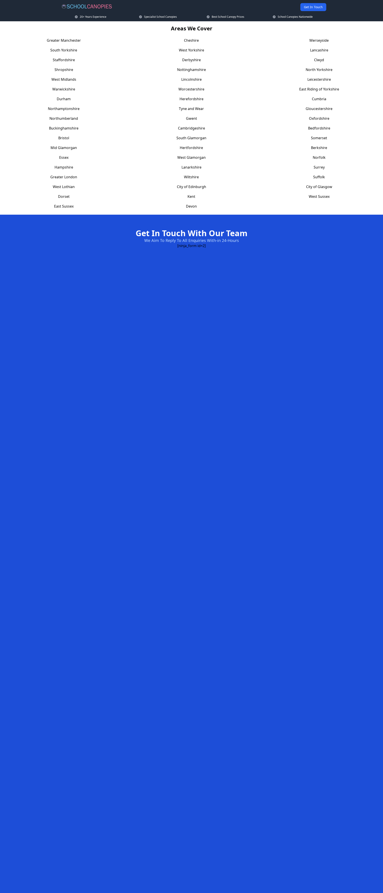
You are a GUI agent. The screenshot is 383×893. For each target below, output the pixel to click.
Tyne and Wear (191, 108)
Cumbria (319, 98)
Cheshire (191, 40)
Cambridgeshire (191, 128)
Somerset (319, 137)
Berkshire (319, 147)
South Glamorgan (191, 137)
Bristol (63, 137)
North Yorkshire (319, 69)
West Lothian (64, 186)
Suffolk (319, 177)
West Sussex (319, 196)
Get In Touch (313, 7)
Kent (191, 196)
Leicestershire (319, 79)
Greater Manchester (64, 40)
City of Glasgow (319, 186)
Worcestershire (191, 89)
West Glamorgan (191, 157)
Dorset (64, 196)
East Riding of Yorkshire (319, 89)
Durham (64, 98)
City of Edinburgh (191, 186)
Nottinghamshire (191, 69)
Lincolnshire (191, 79)
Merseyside (319, 40)
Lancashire (319, 50)
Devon (191, 206)
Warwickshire (63, 89)
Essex (63, 157)
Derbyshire (191, 59)
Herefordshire (191, 98)
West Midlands (63, 79)
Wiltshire (191, 177)
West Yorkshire (191, 50)
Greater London (63, 177)
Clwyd (319, 59)
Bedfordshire (319, 128)
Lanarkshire (191, 167)
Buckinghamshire (63, 128)
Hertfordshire (191, 147)
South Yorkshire (63, 50)
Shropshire (64, 69)
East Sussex (64, 206)
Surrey (319, 167)
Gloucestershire (319, 108)
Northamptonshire (64, 108)
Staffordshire (64, 59)
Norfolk (319, 157)
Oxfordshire (319, 118)
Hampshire (64, 167)
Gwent (191, 118)
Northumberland (63, 118)
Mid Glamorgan (64, 147)
